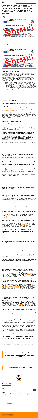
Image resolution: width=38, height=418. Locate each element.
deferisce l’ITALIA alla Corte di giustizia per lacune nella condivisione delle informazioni (19, 104)
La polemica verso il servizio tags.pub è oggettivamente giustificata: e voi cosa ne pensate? (14, 393)
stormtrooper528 (5, 401)
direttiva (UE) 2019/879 (26, 167)
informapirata (4, 0)
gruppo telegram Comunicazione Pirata (27, 368)
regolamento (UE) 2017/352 (25, 224)
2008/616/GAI (12, 110)
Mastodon (15, 368)
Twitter (10, 368)
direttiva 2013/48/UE (13, 124)
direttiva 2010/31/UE (22, 304)
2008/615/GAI (7, 110)
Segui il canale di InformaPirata (19, 381)
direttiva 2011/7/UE (5, 216)
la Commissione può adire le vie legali (18, 73)
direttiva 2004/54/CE (28, 274)
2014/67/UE (18, 140)
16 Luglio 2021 (4, 17)
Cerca (3, 388)
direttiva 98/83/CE (13, 199)
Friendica (6, 368)
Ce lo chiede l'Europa (7, 383)
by (5, 16)
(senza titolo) (10, 401)
